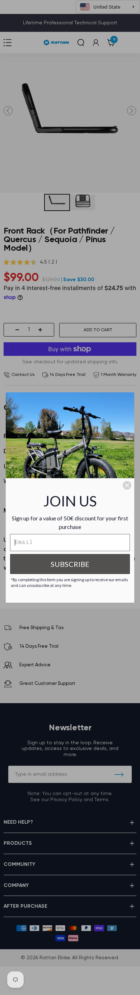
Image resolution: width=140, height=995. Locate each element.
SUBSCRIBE (70, 564)
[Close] (127, 485)
